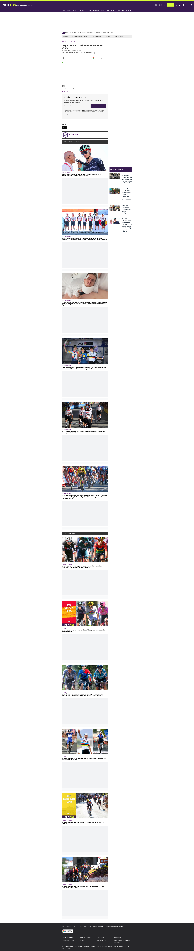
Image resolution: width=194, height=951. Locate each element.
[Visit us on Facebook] (155, 5)
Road (64, 128)
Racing (75, 10)
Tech (102, 10)
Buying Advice (111, 10)
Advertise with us (101, 940)
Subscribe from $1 (119, 36)
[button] (189, 5)
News (69, 10)
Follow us (97, 58)
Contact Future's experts (86, 937)
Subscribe (170, 5)
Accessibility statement (68, 940)
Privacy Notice (70, 111)
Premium (96, 10)
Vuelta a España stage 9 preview (80, 36)
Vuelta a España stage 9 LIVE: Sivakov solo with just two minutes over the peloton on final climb (89, 32)
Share (66, 58)
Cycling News (67, 50)
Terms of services (83, 110)
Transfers (107, 36)
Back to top (65, 91)
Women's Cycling (85, 10)
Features (121, 10)
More (128, 10)
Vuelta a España (97, 36)
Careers (82, 940)
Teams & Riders (72, 41)
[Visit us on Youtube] (162, 5)
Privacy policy (100, 937)
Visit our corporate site (116, 926)
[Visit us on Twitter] (157, 5)
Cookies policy (117, 937)
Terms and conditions (68, 937)
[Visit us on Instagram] (160, 5)
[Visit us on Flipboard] (164, 5)
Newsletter (104, 58)
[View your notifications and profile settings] (183, 5)
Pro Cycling (64, 41)
